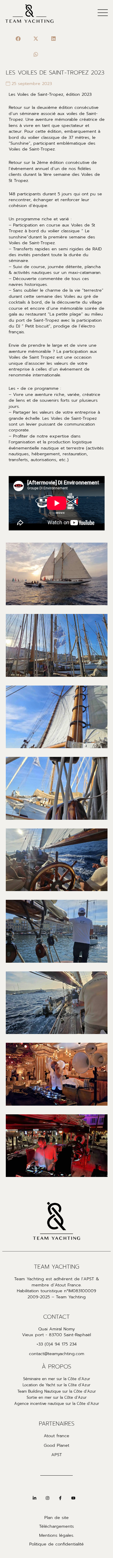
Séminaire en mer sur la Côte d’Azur (56, 1379)
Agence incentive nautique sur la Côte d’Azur (56, 1404)
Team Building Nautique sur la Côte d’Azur (56, 1391)
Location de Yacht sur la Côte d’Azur (56, 1385)
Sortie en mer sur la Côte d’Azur (57, 1398)
